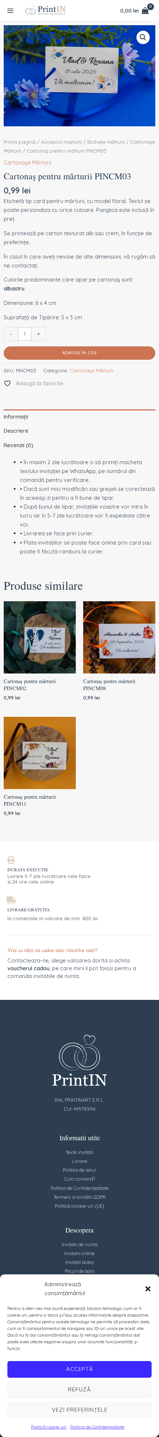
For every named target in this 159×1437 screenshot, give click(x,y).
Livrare (79, 1161)
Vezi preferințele (80, 1409)
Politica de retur (79, 1170)
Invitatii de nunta (80, 1244)
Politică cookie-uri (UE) (79, 1206)
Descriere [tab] (16, 430)
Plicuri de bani (79, 1271)
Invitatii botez (79, 1262)
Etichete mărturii (106, 142)
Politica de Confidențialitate (97, 1427)
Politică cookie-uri (49, 1427)
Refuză (79, 1389)
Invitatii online (79, 1253)
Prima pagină (19, 142)
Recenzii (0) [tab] (18, 445)
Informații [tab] (16, 416)
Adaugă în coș (79, 352)
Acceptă (79, 1369)
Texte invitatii (80, 1152)
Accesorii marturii (61, 142)
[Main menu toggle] (10, 10)
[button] (148, 1289)
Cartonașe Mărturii (27, 162)
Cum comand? (79, 1179)
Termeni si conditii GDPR (80, 1197)
